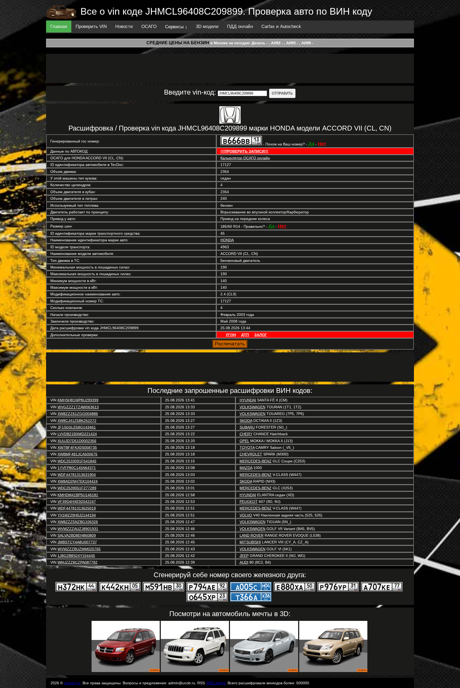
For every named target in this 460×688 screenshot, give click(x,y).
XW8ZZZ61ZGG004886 (78, 414)
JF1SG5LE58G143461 (77, 427)
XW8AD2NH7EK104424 (78, 481)
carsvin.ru (72, 683)
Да (311, 143)
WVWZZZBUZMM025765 (79, 549)
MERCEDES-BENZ (256, 461)
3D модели (207, 26)
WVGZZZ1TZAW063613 (78, 407)
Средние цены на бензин (177, 42)
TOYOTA (247, 447)
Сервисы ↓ (176, 26)
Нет (322, 143)
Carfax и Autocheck (281, 26)
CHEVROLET (251, 454)
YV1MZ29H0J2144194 (77, 515)
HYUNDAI (248, 400)
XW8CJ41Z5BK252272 (77, 420)
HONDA (227, 240)
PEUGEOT (249, 501)
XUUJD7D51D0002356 (77, 441)
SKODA (246, 420)
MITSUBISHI (250, 542)
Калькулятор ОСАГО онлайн (245, 158)
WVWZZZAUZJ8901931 (78, 529)
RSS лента (216, 683)
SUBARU (247, 427)
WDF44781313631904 (77, 475)
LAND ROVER (252, 535)
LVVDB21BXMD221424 (77, 434)
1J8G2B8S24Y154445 (76, 555)
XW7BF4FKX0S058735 (77, 447)
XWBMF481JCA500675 (77, 454)
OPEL (244, 441)
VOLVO (246, 515)
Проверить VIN (91, 26)
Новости (124, 26)
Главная (58, 26)
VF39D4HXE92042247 (77, 501)
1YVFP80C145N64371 (77, 468)
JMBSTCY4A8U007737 (77, 542)
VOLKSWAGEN (252, 407)
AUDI (244, 562)
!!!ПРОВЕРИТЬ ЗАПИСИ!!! (244, 151)
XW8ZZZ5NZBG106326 (78, 522)
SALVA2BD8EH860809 (77, 535)
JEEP (244, 555)
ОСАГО (149, 26)
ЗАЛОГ (260, 335)
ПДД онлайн (240, 26)
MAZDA (246, 468)
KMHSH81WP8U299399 (78, 400)
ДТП (245, 335)
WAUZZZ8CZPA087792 (77, 562)
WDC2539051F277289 (77, 488)
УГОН (231, 335)
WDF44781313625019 (77, 508)
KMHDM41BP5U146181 (78, 495)
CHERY (246, 434)
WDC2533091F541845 (77, 461)
